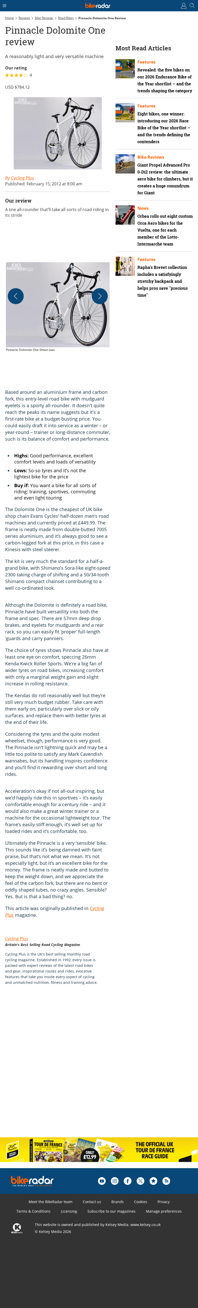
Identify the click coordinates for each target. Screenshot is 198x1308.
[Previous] (16, 296)
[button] (57, 307)
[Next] (100, 296)
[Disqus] (85, 1066)
